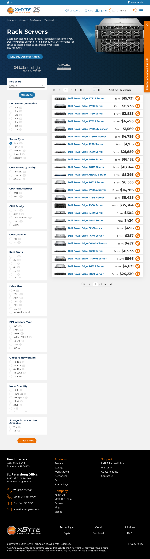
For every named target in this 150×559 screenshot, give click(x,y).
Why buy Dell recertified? (25, 56)
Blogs (58, 507)
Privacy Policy (135, 543)
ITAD (129, 533)
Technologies (67, 527)
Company (61, 491)
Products (61, 459)
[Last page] (81, 90)
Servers (59, 463)
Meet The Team (63, 499)
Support (106, 459)
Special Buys (61, 484)
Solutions (130, 527)
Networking (61, 476)
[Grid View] (99, 90)
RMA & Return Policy (112, 463)
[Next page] (76, 90)
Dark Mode (137, 2)
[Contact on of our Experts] (147, 56)
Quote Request (109, 471)
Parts (57, 480)
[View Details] (137, 98)
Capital (67, 533)
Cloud (98, 527)
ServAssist (98, 533)
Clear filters (27, 440)
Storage (59, 467)
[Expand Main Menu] (141, 10)
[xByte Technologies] (24, 10)
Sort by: (113, 90)
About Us (60, 494)
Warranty (106, 467)
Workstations (62, 471)
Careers (59, 503)
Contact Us (107, 476)
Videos (58, 511)
